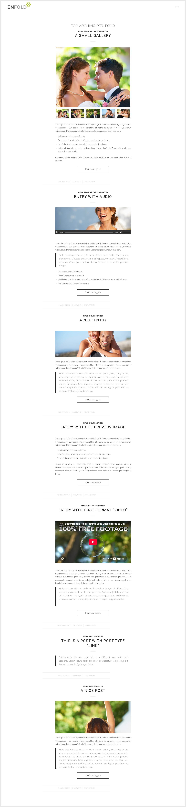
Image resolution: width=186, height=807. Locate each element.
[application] (93, 232)
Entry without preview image (93, 427)
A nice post (93, 690)
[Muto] (121, 232)
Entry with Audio (93, 196)
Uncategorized (101, 31)
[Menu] (177, 7)
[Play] (57, 232)
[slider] (127, 232)
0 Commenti (76, 182)
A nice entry (93, 320)
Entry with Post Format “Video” (93, 510)
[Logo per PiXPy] (20, 7)
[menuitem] (177, 7)
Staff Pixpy (90, 182)
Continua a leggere (93, 169)
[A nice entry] (93, 344)
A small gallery (93, 35)
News (80, 31)
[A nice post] (93, 717)
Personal (88, 31)
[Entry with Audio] (93, 220)
